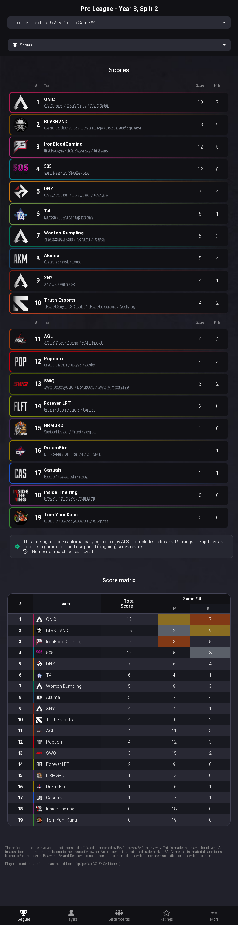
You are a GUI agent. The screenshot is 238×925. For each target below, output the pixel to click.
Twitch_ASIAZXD (75, 521)
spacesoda (67, 476)
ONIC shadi (53, 105)
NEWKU (50, 498)
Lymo (76, 262)
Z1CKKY (68, 498)
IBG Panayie (54, 150)
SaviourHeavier (56, 432)
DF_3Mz (94, 454)
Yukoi (76, 432)
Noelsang (127, 306)
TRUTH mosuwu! (102, 306)
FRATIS (66, 217)
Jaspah (90, 432)
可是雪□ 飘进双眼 (58, 239)
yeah (64, 284)
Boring (72, 342)
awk (65, 262)
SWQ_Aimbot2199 (113, 387)
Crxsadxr (51, 262)
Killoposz (100, 521)
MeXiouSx (71, 172)
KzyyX (76, 365)
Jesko (90, 365)
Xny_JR (50, 284)
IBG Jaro (101, 150)
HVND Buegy (92, 128)
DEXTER (51, 521)
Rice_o (49, 476)
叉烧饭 (99, 239)
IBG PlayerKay (78, 150)
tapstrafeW (84, 217)
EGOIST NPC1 (56, 365)
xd (73, 284)
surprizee (52, 172)
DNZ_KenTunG (56, 195)
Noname (83, 239)
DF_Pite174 (73, 454)
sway (83, 476)
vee (86, 172)
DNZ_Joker (81, 195)
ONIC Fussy (76, 105)
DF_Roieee (52, 454)
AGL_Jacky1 (92, 342)
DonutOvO (86, 387)
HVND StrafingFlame (123, 128)
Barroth (50, 217)
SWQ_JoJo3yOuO (59, 387)
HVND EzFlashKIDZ (60, 128)
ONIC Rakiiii (100, 105)
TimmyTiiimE (68, 409)
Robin (49, 409)
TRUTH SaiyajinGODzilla (64, 306)
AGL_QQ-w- (54, 342)
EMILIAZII (86, 498)
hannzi (89, 409)
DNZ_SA (101, 195)
